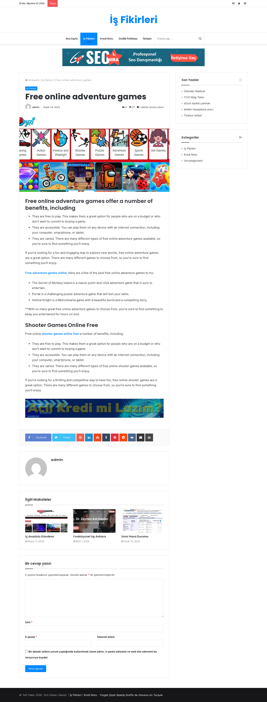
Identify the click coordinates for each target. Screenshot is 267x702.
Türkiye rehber (193, 115)
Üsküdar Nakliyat (194, 91)
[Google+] (80, 437)
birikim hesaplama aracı (198, 109)
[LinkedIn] (89, 437)
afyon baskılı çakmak (197, 103)
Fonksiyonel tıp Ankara (89, 536)
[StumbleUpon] (97, 437)
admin (35, 107)
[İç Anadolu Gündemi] (46, 521)
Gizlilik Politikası (128, 38)
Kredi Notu (106, 38)
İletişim (147, 38)
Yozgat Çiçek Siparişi (112, 695)
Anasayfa (33, 80)
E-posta (31, 636)
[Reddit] (123, 437)
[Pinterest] (115, 437)
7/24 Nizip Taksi (194, 97)
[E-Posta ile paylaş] (140, 437)
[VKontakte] (132, 437)
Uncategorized (193, 160)
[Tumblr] (106, 437)
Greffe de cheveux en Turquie (144, 695)
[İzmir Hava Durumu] (142, 521)
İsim (28, 622)
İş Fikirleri (89, 38)
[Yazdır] (149, 437)
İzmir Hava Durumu (134, 536)
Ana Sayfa (72, 38)
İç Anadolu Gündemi (39, 536)
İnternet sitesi (106, 636)
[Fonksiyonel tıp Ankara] (94, 521)
